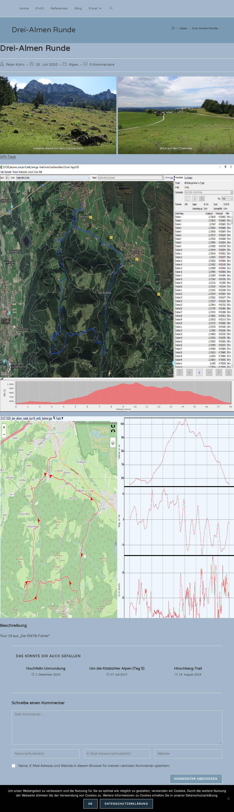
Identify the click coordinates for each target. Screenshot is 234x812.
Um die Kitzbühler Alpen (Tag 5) (116, 668)
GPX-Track (8, 157)
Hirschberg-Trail (188, 668)
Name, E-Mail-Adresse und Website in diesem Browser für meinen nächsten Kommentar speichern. (94, 766)
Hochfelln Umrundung (45, 668)
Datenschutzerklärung (126, 803)
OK (90, 803)
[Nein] (228, 798)
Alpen (74, 65)
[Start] (173, 28)
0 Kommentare (102, 65)
